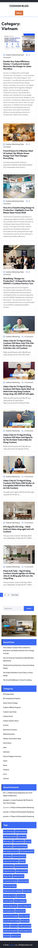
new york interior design (11, 921)
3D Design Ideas (8, 694)
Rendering (14, 926)
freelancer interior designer (13, 891)
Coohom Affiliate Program (12, 707)
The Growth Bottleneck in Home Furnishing (17, 680)
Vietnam (6, 778)
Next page (15, 595)
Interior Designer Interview (12, 756)
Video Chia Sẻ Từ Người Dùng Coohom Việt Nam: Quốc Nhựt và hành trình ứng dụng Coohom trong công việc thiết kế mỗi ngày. (18, 390)
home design (21, 896)
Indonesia (6, 752)
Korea (5, 765)
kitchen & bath (20, 911)
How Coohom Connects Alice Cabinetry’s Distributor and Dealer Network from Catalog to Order (18, 650)
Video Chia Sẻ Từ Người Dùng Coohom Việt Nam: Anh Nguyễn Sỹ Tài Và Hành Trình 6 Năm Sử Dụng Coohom (18, 438)
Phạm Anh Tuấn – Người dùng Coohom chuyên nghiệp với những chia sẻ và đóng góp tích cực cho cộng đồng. (19, 574)
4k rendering (8, 846)
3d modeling (22, 836)
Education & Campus (10, 730)
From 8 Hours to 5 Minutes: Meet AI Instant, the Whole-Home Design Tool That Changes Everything (18, 154)
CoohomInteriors (9, 871)
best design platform (27, 851)
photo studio (25, 921)
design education (21, 871)
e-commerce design (10, 881)
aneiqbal (6, 800)
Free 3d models (23, 881)
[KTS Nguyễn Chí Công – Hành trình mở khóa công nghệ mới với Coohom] (19, 510)
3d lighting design (21, 831)
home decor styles (10, 896)
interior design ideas (10, 906)
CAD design (7, 856)
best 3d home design (20, 846)
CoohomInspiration (21, 866)
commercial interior (19, 856)
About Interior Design (10, 703)
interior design (8, 901)
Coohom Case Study (10, 712)
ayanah (5, 812)
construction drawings (11, 861)
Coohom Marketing (13, 336)
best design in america (11, 851)
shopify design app (25, 931)
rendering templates (10, 931)
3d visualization (18, 841)
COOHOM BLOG (19, 6)
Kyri (4, 793)
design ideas (8, 876)
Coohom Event (8, 716)
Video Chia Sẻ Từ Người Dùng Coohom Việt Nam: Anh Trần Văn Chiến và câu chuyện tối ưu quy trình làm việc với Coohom (18, 344)
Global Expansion (9, 734)
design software (18, 876)
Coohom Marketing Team (15, 55)
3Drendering (8, 841)
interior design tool (24, 906)
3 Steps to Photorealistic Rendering (22, 807)
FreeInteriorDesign (10, 886)
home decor (27, 891)
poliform (6, 926)
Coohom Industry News (10, 721)
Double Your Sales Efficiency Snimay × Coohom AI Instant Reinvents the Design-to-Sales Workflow (17, 65)
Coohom (22, 861)
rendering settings (25, 926)
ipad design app (9, 911)
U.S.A (5, 774)
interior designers (20, 901)
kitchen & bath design (11, 916)
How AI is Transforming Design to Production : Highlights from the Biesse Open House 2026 (18, 210)
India (4, 747)
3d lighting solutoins (10, 836)
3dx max (28, 841)
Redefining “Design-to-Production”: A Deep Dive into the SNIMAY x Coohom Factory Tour (18, 281)
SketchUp (7, 936)
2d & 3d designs (9, 831)
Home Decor (7, 743)
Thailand (6, 770)
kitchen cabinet (24, 916)
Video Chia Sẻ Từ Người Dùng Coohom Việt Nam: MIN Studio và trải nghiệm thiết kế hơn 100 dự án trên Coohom (18, 484)
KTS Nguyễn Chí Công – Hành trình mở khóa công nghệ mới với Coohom (18, 529)
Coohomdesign (8, 866)
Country (6, 725)
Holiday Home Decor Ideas (12, 739)
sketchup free (15, 936)
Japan (5, 761)
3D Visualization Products (11, 698)
